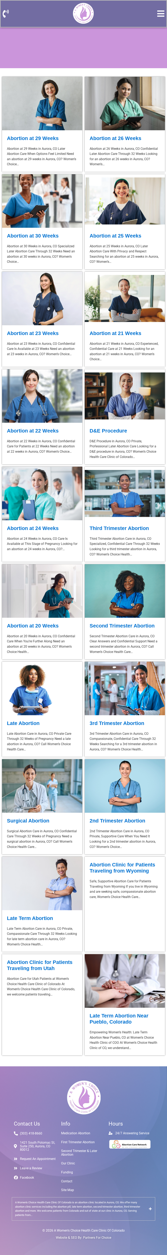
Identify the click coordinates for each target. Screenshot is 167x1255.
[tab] (83, 1208)
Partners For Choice (97, 1238)
